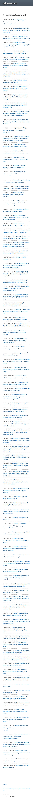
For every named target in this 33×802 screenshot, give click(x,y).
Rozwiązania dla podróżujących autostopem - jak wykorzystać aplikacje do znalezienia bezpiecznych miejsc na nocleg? (16, 244)
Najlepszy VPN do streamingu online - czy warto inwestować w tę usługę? (15, 711)
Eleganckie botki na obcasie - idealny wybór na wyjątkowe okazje (15, 570)
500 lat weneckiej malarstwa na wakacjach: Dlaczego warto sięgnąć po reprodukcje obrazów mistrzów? (16, 511)
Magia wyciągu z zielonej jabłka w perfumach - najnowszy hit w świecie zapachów (16, 404)
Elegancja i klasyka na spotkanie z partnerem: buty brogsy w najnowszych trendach (16, 187)
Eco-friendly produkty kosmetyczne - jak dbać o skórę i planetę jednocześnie (13, 194)
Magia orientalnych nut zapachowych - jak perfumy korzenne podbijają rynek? (15, 630)
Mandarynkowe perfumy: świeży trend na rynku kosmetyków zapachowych (16, 181)
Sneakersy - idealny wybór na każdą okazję (15, 518)
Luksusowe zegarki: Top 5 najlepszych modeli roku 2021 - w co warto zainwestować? (15, 174)
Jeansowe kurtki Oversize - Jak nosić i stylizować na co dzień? (15, 591)
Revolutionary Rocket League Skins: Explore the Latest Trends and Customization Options (16, 361)
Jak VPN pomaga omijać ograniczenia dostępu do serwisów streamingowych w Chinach (16, 457)
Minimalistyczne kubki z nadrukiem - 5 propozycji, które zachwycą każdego (16, 377)
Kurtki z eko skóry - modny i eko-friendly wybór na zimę (16, 691)
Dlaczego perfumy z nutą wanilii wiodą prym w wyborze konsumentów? (15, 697)
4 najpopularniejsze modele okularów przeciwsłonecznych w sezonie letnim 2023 (16, 37)
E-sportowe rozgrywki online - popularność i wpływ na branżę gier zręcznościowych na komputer (16, 736)
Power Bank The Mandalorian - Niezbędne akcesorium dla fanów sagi (15, 416)
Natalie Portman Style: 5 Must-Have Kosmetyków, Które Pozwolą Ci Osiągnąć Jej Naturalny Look (16, 598)
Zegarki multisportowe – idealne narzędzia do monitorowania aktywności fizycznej (16, 58)
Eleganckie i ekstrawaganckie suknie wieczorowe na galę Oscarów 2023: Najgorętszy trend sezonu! (16, 288)
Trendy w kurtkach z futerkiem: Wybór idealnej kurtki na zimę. (14, 347)
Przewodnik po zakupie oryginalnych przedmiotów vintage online (14, 166)
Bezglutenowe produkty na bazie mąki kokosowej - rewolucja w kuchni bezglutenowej (15, 130)
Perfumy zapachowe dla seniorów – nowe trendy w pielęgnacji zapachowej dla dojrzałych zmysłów (16, 217)
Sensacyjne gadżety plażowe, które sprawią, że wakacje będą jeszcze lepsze (15, 614)
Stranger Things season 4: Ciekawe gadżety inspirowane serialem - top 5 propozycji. (15, 728)
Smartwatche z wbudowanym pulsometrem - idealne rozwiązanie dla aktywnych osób (16, 311)
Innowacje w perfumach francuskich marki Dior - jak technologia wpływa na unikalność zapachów (16, 424)
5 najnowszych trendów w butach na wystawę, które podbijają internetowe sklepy (15, 296)
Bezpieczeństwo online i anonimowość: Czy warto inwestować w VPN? (15, 145)
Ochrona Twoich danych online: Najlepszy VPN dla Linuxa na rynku (16, 556)
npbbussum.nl (10, 3)
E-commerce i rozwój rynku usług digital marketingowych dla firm (16, 651)
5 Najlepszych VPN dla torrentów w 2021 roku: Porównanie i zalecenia (15, 152)
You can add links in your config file (12, 788)
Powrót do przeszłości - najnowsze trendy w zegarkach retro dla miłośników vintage (16, 369)
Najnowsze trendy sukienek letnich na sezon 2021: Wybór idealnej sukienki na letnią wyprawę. (16, 97)
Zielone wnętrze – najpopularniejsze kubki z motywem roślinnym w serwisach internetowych (15, 482)
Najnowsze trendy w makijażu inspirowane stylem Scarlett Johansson (15, 210)
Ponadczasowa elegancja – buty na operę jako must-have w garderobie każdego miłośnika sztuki (16, 473)
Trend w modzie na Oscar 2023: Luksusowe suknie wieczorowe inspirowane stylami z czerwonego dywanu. (16, 621)
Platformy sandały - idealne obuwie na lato (16, 685)
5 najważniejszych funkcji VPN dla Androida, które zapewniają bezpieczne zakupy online (15, 274)
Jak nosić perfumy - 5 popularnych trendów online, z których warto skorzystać (14, 332)
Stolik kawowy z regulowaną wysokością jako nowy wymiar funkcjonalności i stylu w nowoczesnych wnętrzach (16, 744)
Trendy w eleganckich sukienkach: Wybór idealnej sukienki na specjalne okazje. (15, 644)
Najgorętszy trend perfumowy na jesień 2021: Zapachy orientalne (15, 318)
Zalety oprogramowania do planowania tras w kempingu (15, 354)
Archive (5, 784)
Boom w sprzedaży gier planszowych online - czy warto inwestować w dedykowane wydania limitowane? (14, 22)
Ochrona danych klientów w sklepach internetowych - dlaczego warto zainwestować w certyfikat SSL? (15, 396)
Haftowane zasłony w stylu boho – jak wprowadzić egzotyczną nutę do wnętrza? (16, 719)
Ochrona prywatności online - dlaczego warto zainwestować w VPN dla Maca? (16, 704)
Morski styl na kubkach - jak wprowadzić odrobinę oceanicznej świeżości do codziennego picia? (15, 105)
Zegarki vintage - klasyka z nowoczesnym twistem (16, 766)
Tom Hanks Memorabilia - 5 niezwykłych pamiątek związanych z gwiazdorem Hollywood (15, 88)
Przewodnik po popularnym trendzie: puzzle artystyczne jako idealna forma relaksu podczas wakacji (15, 203)
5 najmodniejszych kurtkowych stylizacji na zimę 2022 (13, 304)
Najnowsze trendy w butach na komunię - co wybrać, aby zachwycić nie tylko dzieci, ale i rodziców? (16, 30)
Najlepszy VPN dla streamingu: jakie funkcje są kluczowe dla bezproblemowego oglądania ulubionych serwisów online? (16, 138)
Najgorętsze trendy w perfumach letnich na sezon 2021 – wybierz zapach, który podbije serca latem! (16, 432)
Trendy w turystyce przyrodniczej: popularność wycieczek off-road (16, 533)
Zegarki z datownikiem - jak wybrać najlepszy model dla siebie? (16, 664)
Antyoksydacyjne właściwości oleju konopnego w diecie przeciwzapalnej (15, 252)
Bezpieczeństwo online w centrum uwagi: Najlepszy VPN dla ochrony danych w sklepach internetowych (16, 45)
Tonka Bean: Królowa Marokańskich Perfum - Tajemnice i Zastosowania (15, 225)
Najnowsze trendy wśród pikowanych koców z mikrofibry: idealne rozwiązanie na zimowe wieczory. (16, 752)
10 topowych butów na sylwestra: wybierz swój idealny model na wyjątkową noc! (16, 231)
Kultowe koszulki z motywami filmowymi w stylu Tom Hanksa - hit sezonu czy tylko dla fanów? (16, 122)
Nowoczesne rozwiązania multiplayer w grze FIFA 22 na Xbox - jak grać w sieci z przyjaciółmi (16, 74)
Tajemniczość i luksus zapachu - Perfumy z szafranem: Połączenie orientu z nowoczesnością (16, 607)
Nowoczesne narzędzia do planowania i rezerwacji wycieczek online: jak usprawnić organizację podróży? (16, 265)
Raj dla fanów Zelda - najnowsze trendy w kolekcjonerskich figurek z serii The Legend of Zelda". (16, 563)
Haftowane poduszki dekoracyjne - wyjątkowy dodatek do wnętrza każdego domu (16, 237)
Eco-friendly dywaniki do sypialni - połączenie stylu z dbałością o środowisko (16, 585)
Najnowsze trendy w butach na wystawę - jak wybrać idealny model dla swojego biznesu (15, 465)
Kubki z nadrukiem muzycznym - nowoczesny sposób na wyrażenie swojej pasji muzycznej (16, 490)
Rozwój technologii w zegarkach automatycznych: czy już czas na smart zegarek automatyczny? (16, 449)
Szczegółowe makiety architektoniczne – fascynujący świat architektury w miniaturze (16, 540)
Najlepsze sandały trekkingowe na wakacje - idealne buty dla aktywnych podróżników (16, 578)
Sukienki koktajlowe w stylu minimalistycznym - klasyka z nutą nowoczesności (16, 679)
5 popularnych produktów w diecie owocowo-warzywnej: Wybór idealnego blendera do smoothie (15, 548)
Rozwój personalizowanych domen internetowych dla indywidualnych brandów (16, 658)
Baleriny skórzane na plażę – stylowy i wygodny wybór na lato (16, 389)
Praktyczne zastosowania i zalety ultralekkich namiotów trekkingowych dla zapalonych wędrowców (16, 440)
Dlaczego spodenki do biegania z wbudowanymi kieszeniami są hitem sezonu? (15, 671)
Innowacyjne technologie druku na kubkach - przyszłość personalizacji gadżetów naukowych (15, 340)
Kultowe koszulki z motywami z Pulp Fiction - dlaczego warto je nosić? (16, 760)
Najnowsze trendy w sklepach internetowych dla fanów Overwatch (15, 504)
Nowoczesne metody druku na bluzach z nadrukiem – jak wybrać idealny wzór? (16, 52)
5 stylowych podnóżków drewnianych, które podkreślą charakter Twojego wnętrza (15, 65)
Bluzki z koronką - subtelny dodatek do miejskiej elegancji (15, 81)
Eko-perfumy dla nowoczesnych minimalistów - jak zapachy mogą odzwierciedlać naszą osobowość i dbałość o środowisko (16, 113)
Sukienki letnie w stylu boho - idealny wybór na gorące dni (15, 497)
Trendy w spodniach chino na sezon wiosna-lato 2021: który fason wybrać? (15, 410)
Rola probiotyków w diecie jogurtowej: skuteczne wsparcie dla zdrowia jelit (15, 383)
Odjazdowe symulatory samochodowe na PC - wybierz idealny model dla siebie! (15, 159)
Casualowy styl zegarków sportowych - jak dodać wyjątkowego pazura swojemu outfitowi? (14, 525)
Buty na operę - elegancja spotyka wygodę (14, 258)
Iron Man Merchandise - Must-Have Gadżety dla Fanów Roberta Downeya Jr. (16, 325)
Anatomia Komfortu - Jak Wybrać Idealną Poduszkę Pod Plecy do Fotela (15, 281)
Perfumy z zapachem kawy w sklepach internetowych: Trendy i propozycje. (16, 637)
